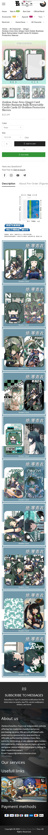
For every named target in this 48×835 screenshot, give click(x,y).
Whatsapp (6, 756)
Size (3, 133)
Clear (27, 137)
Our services (13, 762)
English (28, 2)
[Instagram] (11, 175)
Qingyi (26, 29)
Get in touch (19, 170)
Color (4, 123)
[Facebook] (4, 175)
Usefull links (12, 771)
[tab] (8, 184)
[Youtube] (18, 175)
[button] (3, 4)
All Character (15, 29)
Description (8, 183)
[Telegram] (24, 175)
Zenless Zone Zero (28, 829)
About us (9, 718)
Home (4, 29)
